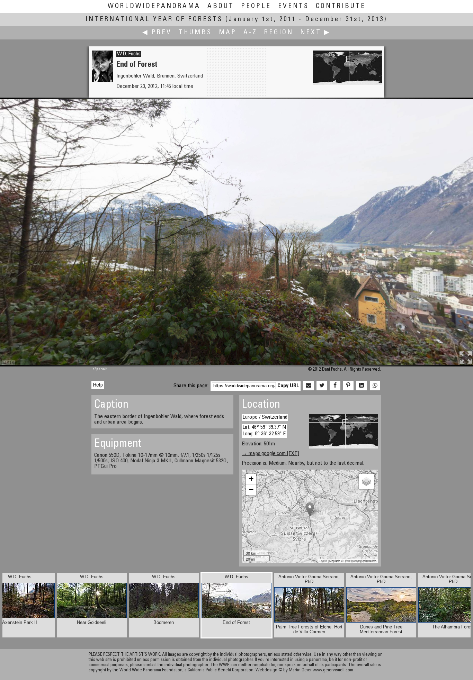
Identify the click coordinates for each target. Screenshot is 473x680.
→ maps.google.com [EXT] (270, 453)
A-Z (250, 32)
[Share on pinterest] (348, 386)
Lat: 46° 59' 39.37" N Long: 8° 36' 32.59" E (264, 431)
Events (293, 6)
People (256, 6)
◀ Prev (157, 32)
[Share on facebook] (335, 386)
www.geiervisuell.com (333, 670)
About (220, 6)
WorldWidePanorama (154, 6)
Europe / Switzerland (264, 417)
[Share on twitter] (321, 386)
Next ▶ (315, 32)
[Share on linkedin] (361, 386)
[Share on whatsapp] (375, 386)
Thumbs (195, 32)
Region (278, 32)
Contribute (341, 6)
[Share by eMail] (308, 386)
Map (228, 32)
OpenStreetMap (352, 561)
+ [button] (251, 478)
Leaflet (323, 561)
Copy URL (288, 386)
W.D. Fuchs (129, 54)
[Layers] (366, 481)
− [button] (251, 489)
